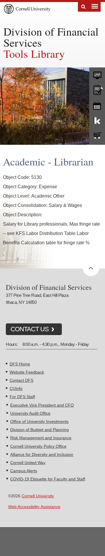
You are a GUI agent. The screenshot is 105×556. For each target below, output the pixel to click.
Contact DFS (21, 380)
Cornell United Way (28, 462)
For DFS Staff (22, 396)
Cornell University (38, 496)
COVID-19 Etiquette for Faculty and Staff (47, 479)
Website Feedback (27, 372)
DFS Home (20, 364)
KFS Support (97, 120)
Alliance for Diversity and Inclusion (41, 454)
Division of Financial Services (51, 37)
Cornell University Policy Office (38, 446)
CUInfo (16, 388)
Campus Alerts (23, 470)
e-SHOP (97, 135)
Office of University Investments (39, 421)
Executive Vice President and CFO (42, 405)
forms (97, 73)
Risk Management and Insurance (40, 437)
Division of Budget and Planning (39, 429)
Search (83, 7)
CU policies (97, 89)
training (97, 104)
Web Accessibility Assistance (34, 506)
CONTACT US (29, 329)
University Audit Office (30, 413)
